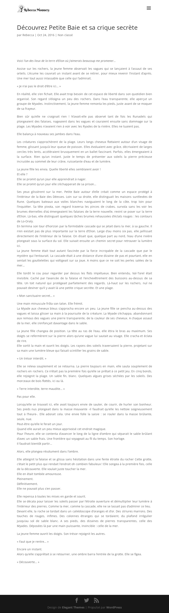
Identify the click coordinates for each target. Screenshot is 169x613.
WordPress (114, 607)
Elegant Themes (73, 607)
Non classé (65, 35)
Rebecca (28, 35)
